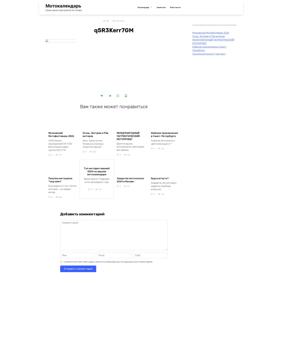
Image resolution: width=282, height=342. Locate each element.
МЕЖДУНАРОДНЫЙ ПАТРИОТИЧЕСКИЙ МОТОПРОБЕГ (128, 136)
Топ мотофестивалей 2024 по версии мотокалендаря (97, 171)
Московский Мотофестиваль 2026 (61, 135)
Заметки (161, 7)
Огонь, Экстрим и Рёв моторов (95, 135)
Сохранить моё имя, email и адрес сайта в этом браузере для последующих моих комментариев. (108, 262)
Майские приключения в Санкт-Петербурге (164, 135)
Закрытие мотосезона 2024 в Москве (130, 180)
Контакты (175, 7)
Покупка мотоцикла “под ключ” (60, 180)
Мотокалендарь (63, 6)
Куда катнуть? (160, 178)
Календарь (143, 7)
